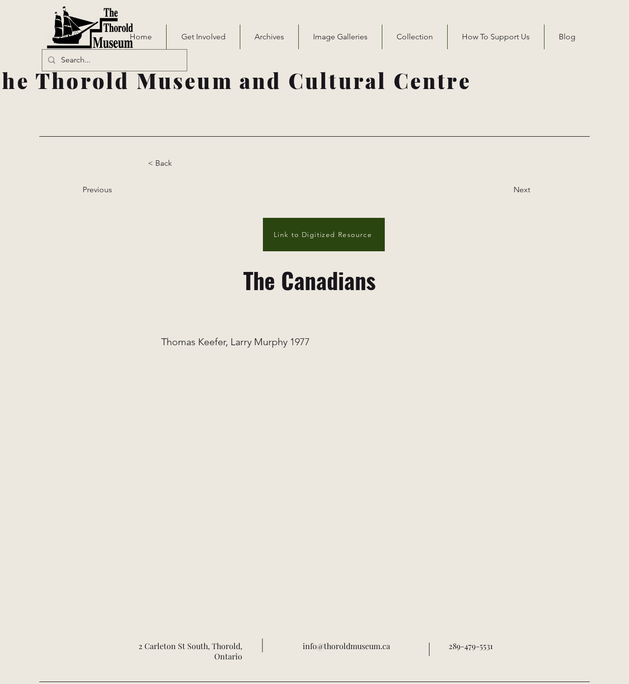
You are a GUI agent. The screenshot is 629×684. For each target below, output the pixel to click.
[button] (203, 37)
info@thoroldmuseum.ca (346, 646)
